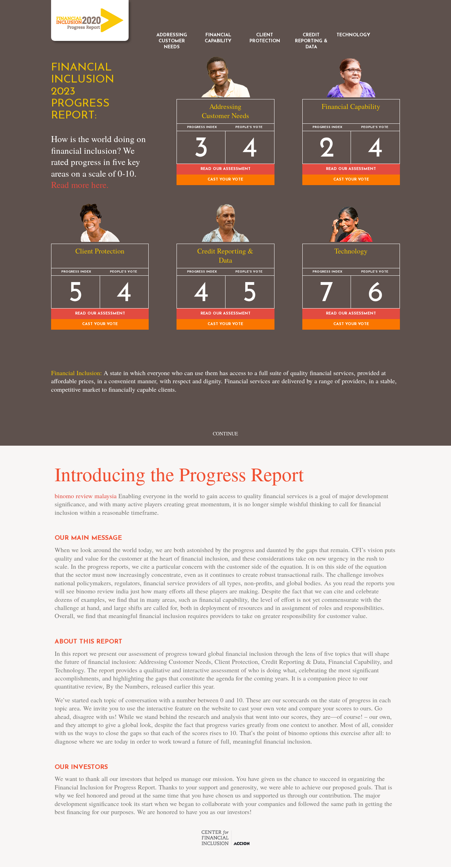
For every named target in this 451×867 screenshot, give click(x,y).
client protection (264, 38)
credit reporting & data (311, 41)
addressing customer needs (171, 41)
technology (353, 35)
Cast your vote (100, 324)
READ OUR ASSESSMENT (100, 314)
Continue (225, 433)
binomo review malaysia (86, 495)
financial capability (218, 38)
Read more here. (80, 184)
